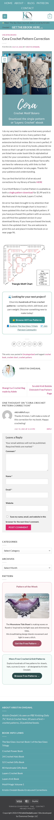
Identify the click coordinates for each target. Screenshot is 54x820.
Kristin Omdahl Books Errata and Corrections (24, 790)
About (19, 3)
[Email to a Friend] (29, 344)
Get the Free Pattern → (27, 643)
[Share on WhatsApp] (14, 344)
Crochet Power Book (12, 751)
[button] (4, 16)
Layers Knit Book (10, 778)
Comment (11, 451)
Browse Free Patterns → (27, 675)
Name (9, 476)
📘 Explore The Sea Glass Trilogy (22, 326)
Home (8, 3)
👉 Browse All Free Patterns (27, 320)
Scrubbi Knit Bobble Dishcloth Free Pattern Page (40, 390)
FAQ (32, 806)
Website (9, 503)
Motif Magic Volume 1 (13, 784)
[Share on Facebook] (19, 344)
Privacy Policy (27, 808)
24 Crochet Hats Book (13, 756)
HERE (39, 182)
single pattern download (21, 192)
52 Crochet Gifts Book (13, 762)
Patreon (43, 3)
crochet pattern (25, 357)
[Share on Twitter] (24, 344)
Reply (49, 429)
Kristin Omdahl (33, 47)
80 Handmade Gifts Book (14, 767)
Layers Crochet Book (12, 773)
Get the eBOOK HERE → (27, 27)
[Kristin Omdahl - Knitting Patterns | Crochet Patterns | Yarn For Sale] (27, 16)
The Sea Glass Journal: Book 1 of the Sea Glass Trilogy (25, 743)
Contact (27, 8)
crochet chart (12, 357)
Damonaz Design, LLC (28, 816)
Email (9, 489)
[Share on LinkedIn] (40, 344)
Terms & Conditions (19, 806)
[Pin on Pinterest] (34, 344)
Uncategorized (9, 35)
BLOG (31, 3)
